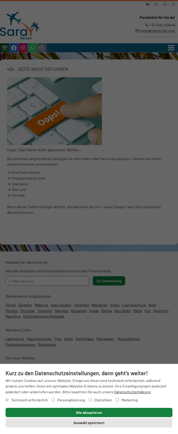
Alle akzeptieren (89, 412)
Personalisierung (71, 400)
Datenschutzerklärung (132, 392)
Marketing (129, 400)
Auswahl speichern (89, 422)
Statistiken (103, 400)
